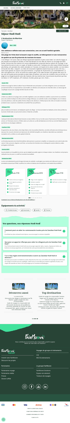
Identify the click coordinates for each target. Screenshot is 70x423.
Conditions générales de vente (35, 411)
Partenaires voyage (8, 370)
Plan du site (35, 417)
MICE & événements (43, 358)
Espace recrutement (43, 373)
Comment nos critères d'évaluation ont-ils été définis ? (18, 200)
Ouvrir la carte (62, 31)
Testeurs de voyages (43, 376)
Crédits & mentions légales (35, 408)
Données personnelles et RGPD (35, 414)
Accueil (6, 7)
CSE (37, 355)
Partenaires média (7, 373)
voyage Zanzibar (16, 7)
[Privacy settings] (3, 419)
